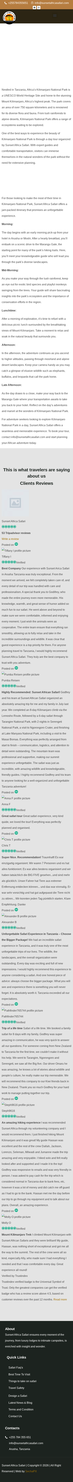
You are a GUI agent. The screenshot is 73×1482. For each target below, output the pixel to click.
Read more (60, 1299)
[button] (55, 15)
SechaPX (31, 1471)
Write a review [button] (10, 539)
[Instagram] (38, 7)
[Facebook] (34, 7)
